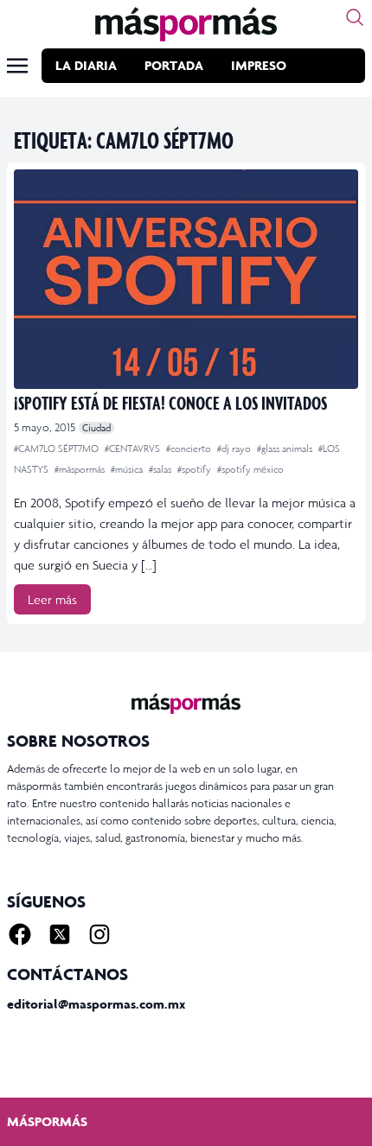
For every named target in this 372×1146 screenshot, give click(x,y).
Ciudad (96, 428)
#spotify (195, 469)
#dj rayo (235, 448)
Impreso (258, 65)
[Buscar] (354, 17)
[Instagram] (99, 934)
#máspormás (81, 469)
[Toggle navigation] (17, 65)
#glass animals (286, 448)
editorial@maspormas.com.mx (96, 1004)
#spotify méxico (250, 469)
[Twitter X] (60, 934)
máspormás (47, 1121)
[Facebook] (20, 934)
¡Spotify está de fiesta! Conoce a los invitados (170, 402)
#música (128, 469)
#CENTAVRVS (134, 448)
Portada (173, 65)
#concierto (190, 448)
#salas (161, 469)
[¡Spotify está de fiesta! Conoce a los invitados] (186, 279)
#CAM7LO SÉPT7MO (57, 448)
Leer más (52, 599)
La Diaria (86, 65)
